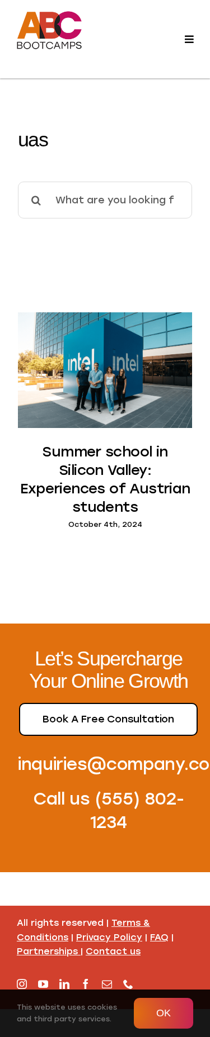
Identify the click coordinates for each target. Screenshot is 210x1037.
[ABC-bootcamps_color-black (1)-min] (49, 13)
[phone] (128, 984)
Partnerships (47, 951)
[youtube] (43, 984)
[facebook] (86, 984)
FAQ (159, 937)
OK (163, 1013)
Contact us (113, 951)
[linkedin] (64, 984)
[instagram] (22, 984)
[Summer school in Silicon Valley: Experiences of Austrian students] (105, 370)
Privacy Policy (109, 937)
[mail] (107, 984)
